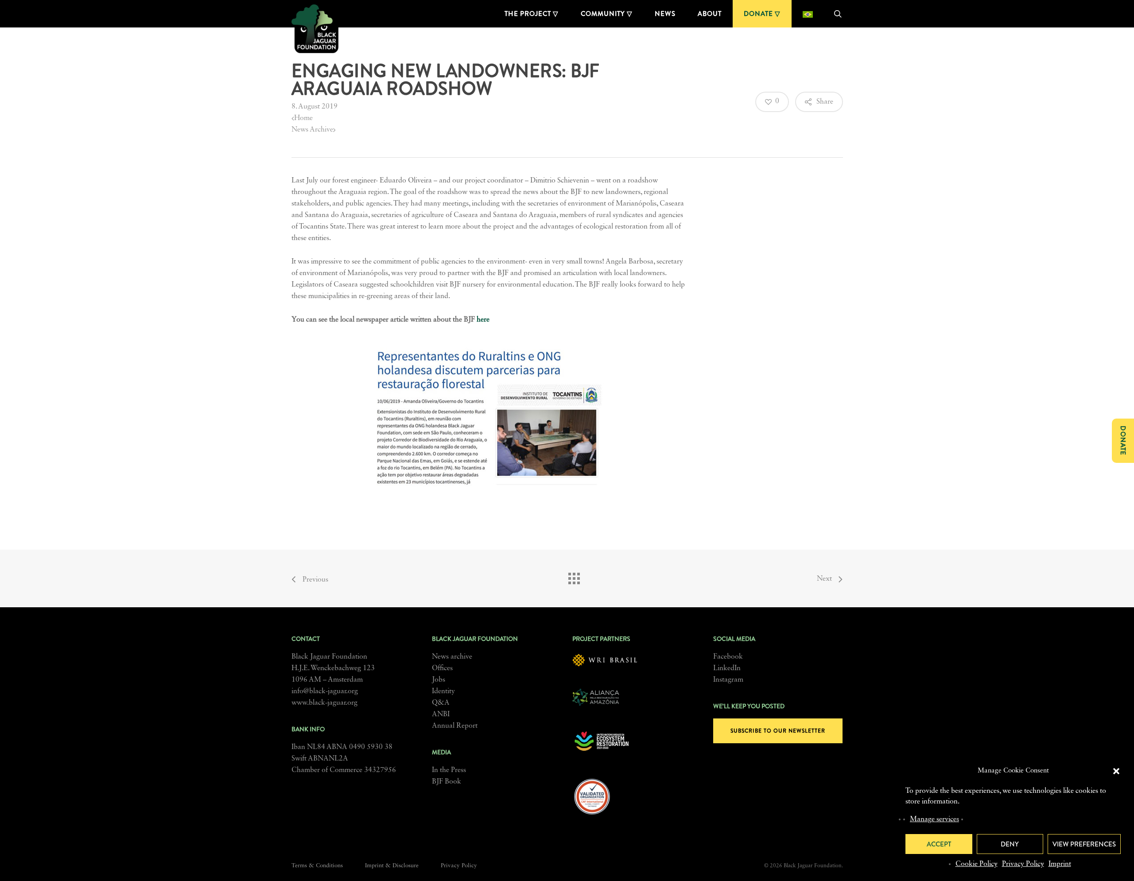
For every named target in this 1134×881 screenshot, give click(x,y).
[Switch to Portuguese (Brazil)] (808, 13)
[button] (1116, 771)
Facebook (728, 656)
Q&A (441, 702)
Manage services (934, 819)
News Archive (312, 129)
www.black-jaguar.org (324, 702)
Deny (1010, 844)
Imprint (1060, 864)
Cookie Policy (976, 864)
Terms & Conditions (317, 866)
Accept (939, 844)
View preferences (1084, 844)
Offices (442, 668)
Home (303, 118)
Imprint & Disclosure (392, 866)
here (483, 319)
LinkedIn (727, 668)
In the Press (449, 770)
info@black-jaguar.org (324, 691)
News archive (452, 656)
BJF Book (446, 781)
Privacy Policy (1023, 864)
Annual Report (455, 726)
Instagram (728, 679)
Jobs (438, 679)
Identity (443, 691)
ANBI (441, 714)
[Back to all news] (574, 576)
